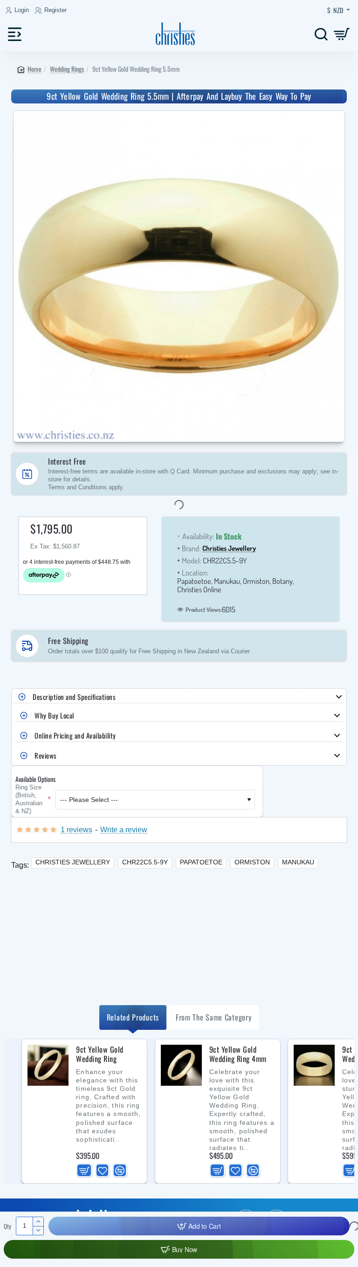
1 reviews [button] (76, 829)
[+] (38, 1221)
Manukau (298, 862)
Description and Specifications (74, 697)
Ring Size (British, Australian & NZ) (28, 799)
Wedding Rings (67, 69)
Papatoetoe (201, 862)
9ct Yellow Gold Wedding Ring (100, 1054)
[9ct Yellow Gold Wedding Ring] (48, 1065)
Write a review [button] (123, 829)
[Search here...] (320, 33)
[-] (38, 1230)
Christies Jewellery (229, 549)
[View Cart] (341, 33)
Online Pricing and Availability (75, 735)
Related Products (133, 1017)
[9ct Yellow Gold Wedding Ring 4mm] (181, 1065)
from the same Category (213, 1017)
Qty (7, 1226)
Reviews (45, 755)
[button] (199, 1226)
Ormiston (252, 862)
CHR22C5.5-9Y (145, 862)
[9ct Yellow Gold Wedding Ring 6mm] (314, 1065)
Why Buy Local (54, 715)
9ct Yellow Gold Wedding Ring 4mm (238, 1054)
